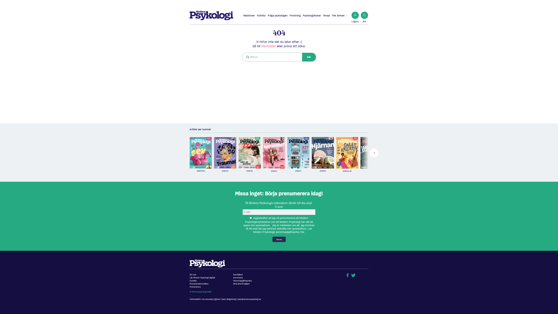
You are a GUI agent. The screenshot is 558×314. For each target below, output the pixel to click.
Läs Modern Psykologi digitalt (202, 277)
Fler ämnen (338, 15)
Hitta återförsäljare (241, 284)
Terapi (326, 15)
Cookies (193, 281)
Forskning (295, 15)
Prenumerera (195, 287)
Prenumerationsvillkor (199, 284)
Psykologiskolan (312, 15)
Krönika (261, 15)
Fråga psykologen (278, 15)
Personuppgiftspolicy (242, 281)
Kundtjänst (238, 274)
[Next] (374, 153)
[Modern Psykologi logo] (207, 263)
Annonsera (238, 277)
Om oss (193, 274)
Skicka (279, 239)
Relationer (249, 15)
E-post (279, 206)
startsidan (268, 46)
